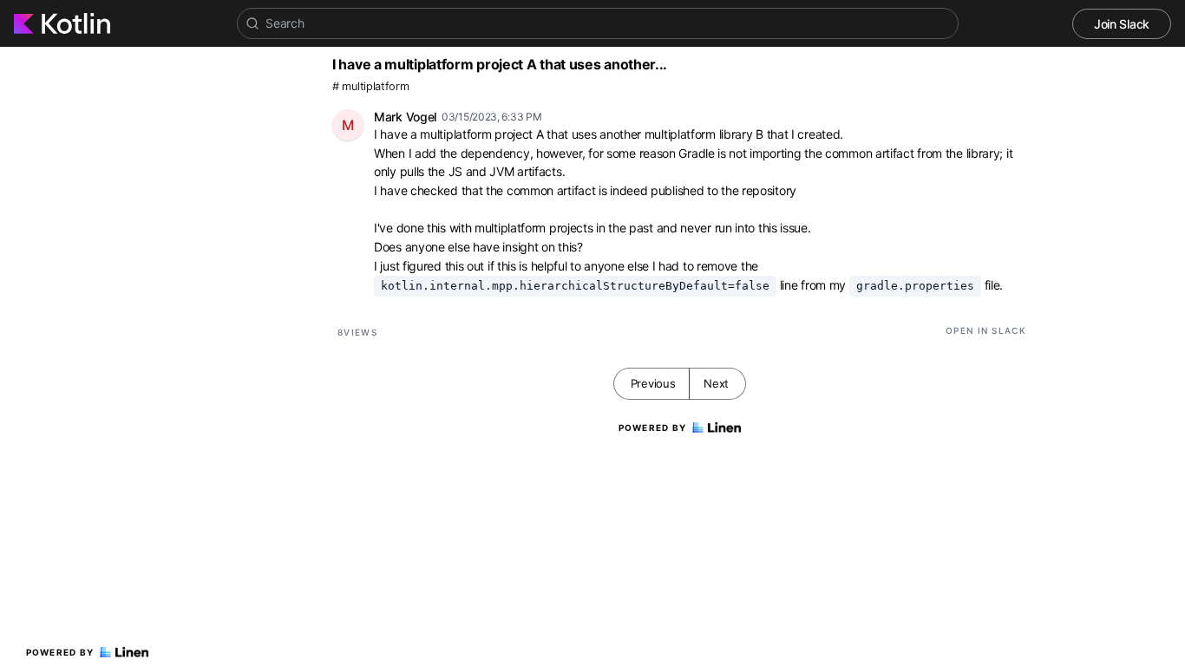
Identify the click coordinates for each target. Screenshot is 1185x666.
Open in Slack (986, 330)
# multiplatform (370, 86)
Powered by (60, 652)
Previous (653, 383)
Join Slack (1121, 23)
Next (716, 383)
